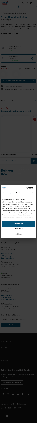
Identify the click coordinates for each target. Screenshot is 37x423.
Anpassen (17, 228)
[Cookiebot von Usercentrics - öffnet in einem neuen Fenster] (27, 188)
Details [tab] (18, 192)
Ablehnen (19, 234)
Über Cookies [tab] (30, 192)
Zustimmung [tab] (7, 192)
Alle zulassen (18, 223)
